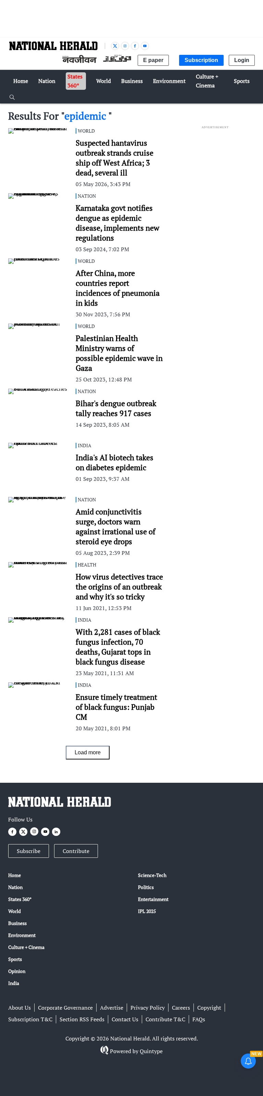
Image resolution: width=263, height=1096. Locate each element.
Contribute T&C (165, 1019)
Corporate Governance (65, 1007)
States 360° (20, 899)
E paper (153, 60)
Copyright (209, 1007)
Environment (22, 935)
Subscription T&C (30, 1019)
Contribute (76, 851)
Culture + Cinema (26, 947)
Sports (15, 959)
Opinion (16, 971)
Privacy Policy (147, 1007)
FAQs (198, 1019)
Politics (146, 887)
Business (17, 923)
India (13, 983)
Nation (15, 887)
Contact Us (125, 1019)
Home (14, 875)
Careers (181, 1007)
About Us (19, 1007)
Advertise (111, 1007)
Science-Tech (152, 875)
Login (241, 60)
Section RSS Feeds (82, 1019)
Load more (88, 752)
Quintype (151, 1051)
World (14, 911)
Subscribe (28, 851)
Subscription (201, 60)
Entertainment (153, 899)
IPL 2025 (147, 911)
